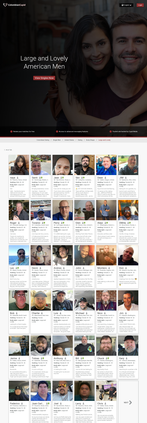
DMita (122, 222)
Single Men (57, 140)
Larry (78, 403)
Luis (56, 313)
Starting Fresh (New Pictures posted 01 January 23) (84, 234)
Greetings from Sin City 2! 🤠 (128, 279)
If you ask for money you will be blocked (63, 189)
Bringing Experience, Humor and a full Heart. (41, 189)
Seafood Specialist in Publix (62, 279)
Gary (121, 358)
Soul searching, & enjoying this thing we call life (106, 324)
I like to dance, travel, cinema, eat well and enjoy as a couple (106, 238)
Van (78, 177)
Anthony (58, 358)
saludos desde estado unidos (63, 324)
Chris (100, 403)
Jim (121, 313)
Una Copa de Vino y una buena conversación (41, 234)
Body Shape (90, 140)
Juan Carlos (38, 403)
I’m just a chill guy (37, 369)
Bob (12, 313)
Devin (35, 268)
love (11, 189)
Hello (55, 414)
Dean (100, 177)
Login (140, 5)
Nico (99, 313)
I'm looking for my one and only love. (61, 372)
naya (12, 177)
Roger (13, 222)
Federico (15, 403)
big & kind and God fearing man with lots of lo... (106, 189)
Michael (80, 313)
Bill (77, 358)
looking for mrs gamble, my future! (128, 189)
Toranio (36, 222)
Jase (56, 177)
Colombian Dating (43, 140)
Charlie (35, 313)
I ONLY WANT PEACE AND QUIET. (128, 324)
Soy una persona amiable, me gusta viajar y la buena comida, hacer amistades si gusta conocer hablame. (105, 418)
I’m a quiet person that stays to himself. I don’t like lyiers (18, 327)
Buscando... (13, 369)
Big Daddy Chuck (102, 369)
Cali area (13, 234)
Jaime (13, 358)
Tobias (35, 358)
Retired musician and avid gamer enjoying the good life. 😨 (127, 283)
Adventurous (35, 279)
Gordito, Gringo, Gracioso (126, 234)
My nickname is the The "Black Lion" (84, 279)
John (78, 268)
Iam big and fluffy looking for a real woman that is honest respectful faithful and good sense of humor (62, 419)
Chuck (100, 358)
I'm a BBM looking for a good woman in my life (63, 234)
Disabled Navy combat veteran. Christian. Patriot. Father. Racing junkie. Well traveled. (83, 374)
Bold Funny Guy (14, 279)
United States (69, 140)
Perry (56, 222)
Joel (56, 403)
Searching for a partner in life (128, 369)
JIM (121, 177)
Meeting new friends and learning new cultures (84, 414)
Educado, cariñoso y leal (104, 234)
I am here (100, 279)
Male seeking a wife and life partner (105, 282)
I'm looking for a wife (60, 369)
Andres (57, 268)
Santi (35, 177)
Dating (80, 140)
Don (121, 268)
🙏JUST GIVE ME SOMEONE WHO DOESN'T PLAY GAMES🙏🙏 (84, 189)
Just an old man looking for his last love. (84, 369)
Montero (102, 268)
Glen (78, 222)
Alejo (100, 222)
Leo (12, 268)
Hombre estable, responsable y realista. (41, 414)
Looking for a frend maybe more (19, 324)
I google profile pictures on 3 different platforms (84, 324)
